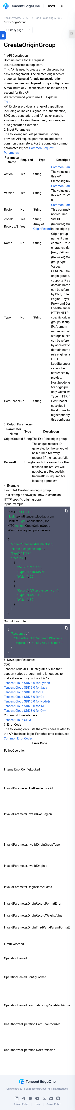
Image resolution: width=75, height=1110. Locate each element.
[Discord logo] (51, 1098)
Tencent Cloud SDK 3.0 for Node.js (27, 701)
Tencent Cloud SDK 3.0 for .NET (25, 706)
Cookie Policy (54, 1104)
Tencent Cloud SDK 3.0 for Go (24, 697)
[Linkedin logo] (16, 1098)
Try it (7, 102)
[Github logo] (58, 1098)
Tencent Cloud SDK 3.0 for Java (25, 687)
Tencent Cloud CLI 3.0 (18, 720)
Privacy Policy (21, 1104)
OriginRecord (42, 229)
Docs (51, 6)
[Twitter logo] (44, 1098)
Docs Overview (12, 17)
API (28, 17)
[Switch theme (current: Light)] (62, 6)
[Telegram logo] (23, 1098)
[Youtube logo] (37, 1098)
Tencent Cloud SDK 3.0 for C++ (25, 711)
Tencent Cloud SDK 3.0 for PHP (25, 692)
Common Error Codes (18, 738)
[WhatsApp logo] (30, 1098)
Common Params (63, 167)
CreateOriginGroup (15, 22)
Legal (37, 1104)
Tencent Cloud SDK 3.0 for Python (27, 683)
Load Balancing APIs (47, 17)
